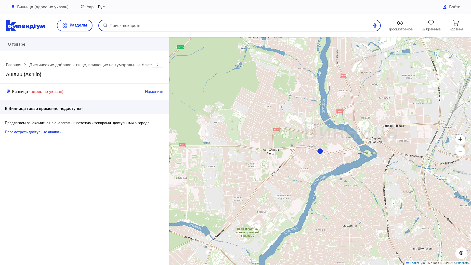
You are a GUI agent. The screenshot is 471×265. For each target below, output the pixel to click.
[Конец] (157, 65)
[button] (320, 151)
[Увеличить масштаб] (460, 139)
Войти (454, 6)
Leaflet (414, 263)
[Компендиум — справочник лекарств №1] (25, 25)
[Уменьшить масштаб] (460, 151)
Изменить (154, 91)
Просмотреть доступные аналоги (33, 132)
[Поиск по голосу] (375, 25)
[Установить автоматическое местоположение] (461, 253)
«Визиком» (462, 263)
